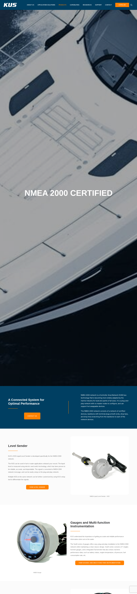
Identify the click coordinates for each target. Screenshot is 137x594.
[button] (131, 5)
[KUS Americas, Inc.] (10, 5)
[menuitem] (30, 5)
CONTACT (108, 5)
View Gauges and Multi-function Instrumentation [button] (100, 563)
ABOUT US (30, 5)
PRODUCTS (62, 5)
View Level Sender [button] (37, 487)
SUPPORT (98, 5)
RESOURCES (87, 5)
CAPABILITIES (74, 5)
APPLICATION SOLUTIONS (46, 5)
